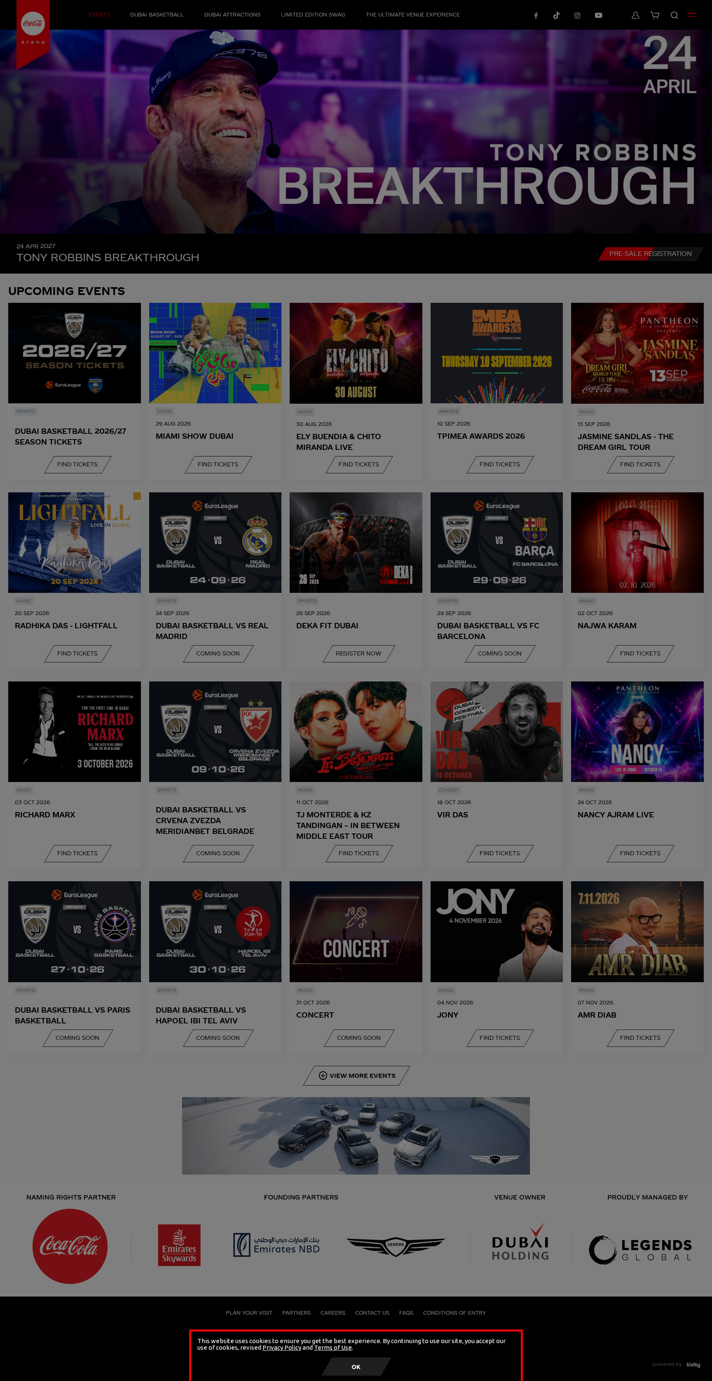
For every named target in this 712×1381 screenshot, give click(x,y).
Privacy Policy (281, 1347)
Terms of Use (333, 1347)
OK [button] (356, 1366)
